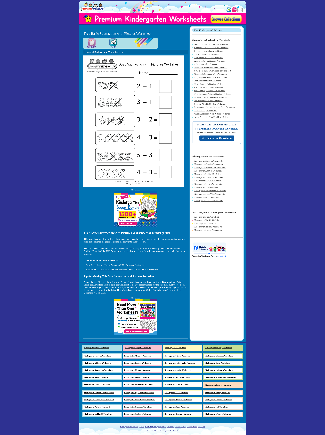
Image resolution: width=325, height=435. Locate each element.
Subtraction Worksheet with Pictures (208, 51)
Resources (170, 427)
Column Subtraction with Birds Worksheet (211, 48)
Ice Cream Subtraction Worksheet (207, 81)
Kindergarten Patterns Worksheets (208, 184)
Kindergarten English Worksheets (207, 220)
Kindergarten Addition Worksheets (208, 171)
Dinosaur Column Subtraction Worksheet (210, 67)
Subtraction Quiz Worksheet (205, 110)
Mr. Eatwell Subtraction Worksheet (208, 100)
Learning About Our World (205, 223)
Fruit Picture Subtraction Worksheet (208, 57)
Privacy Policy (180, 427)
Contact (148, 427)
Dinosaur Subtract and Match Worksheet (210, 74)
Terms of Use (192, 427)
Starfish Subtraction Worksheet (206, 54)
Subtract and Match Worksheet (206, 64)
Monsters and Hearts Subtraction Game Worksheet (214, 107)
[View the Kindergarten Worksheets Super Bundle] (135, 209)
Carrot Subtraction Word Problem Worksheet (212, 114)
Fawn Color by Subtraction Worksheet (209, 84)
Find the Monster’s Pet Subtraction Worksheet (212, 94)
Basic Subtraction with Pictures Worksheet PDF (105, 265)
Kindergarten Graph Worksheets (207, 197)
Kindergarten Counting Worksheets (208, 164)
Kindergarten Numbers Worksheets (208, 161)
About (142, 427)
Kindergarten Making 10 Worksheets (209, 174)
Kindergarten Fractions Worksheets (208, 200)
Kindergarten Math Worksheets (208, 156)
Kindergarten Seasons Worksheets (208, 230)
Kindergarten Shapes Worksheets (207, 181)
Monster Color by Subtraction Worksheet (210, 97)
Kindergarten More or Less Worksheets (210, 167)
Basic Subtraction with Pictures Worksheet (211, 44)
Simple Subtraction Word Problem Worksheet (212, 71)
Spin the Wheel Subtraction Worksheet (209, 104)
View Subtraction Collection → (216, 138)
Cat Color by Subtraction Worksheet (208, 87)
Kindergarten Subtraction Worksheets (211, 40)
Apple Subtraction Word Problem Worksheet (212, 117)
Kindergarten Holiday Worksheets (208, 227)
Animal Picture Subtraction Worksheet (209, 61)
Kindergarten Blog (159, 427)
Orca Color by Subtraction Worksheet (209, 91)
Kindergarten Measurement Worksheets (210, 191)
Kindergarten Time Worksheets (206, 187)
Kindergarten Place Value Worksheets (209, 194)
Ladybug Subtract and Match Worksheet (210, 77)
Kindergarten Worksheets (223, 212)
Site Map (201, 427)
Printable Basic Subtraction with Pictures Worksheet (106, 269)
